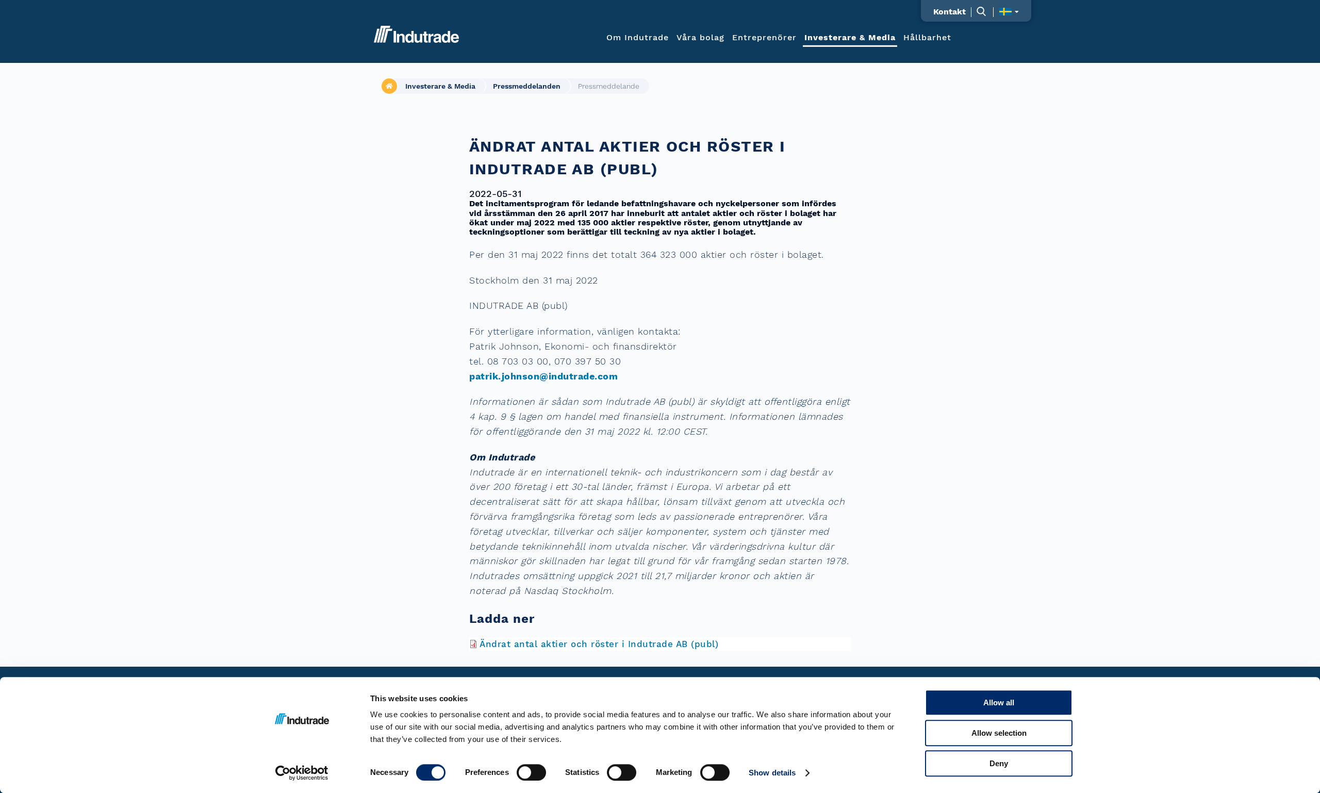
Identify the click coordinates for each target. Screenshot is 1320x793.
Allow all (998, 702)
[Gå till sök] (986, 10)
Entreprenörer (764, 37)
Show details (772, 772)
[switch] (531, 772)
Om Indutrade (637, 37)
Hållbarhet (927, 37)
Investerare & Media (850, 37)
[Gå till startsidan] (416, 34)
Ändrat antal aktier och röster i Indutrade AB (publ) (599, 644)
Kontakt (949, 11)
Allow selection (999, 733)
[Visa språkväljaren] (1009, 11)
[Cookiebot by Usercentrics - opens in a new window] (302, 773)
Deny (998, 763)
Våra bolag (700, 37)
